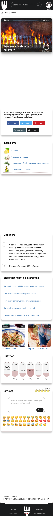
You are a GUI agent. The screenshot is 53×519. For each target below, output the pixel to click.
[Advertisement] (26, 81)
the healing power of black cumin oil (19, 308)
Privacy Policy (13, 513)
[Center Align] (39, 4)
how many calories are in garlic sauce (19, 294)
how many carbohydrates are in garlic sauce (22, 301)
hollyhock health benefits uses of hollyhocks (22, 315)
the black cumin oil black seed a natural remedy (23, 286)
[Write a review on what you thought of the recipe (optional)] (26, 405)
